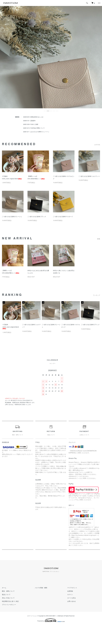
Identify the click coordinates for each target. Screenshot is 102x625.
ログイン (70, 594)
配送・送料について (8, 591)
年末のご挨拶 (34, 124)
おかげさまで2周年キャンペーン (39, 132)
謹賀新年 (33, 121)
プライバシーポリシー (9, 605)
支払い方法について (8, 598)
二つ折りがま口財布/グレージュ (12, 216)
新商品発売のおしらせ (36, 117)
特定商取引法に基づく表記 (10, 601)
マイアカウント (72, 588)
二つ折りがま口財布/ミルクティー (89, 176)
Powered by (40, 621)
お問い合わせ (71, 601)
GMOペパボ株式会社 (57, 616)
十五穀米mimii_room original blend (10, 325)
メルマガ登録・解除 (41, 588)
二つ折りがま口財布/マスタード (63, 216)
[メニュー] (99, 3)
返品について (6, 594)
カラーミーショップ (32, 616)
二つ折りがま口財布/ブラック (36, 216)
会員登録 (70, 591)
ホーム (4, 588)
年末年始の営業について (37, 128)
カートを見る (71, 598)
